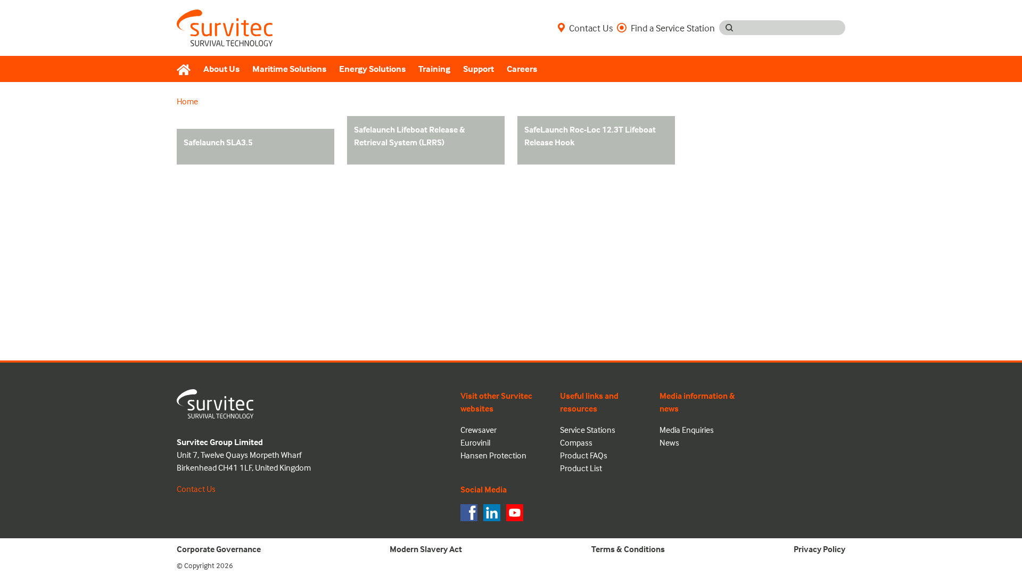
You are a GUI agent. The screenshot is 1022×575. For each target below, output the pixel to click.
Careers (522, 69)
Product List (581, 468)
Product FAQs (583, 455)
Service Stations (587, 429)
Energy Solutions (372, 69)
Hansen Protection (493, 455)
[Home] (187, 69)
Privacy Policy (819, 549)
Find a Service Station (673, 27)
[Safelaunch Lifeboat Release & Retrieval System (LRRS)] (377, 156)
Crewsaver (478, 429)
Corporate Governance (219, 549)
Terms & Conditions (628, 549)
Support (478, 69)
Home (187, 101)
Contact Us (591, 27)
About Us (221, 69)
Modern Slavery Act (426, 549)
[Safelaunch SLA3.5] (229, 156)
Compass (576, 442)
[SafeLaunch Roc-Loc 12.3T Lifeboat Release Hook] (553, 156)
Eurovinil (475, 442)
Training (434, 69)
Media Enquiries (687, 429)
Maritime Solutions (289, 69)
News (669, 442)
